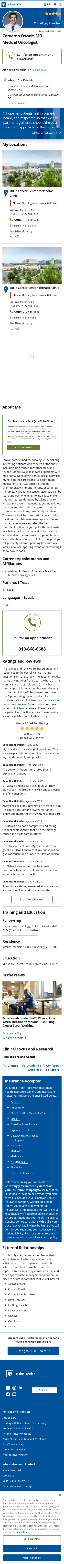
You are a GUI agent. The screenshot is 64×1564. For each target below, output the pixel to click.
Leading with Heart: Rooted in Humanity (24, 1423)
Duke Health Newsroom (15, 1486)
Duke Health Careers (14, 1480)
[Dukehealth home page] (8, 4)
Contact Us (44, 1390)
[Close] (60, 1495)
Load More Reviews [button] (32, 899)
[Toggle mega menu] (55, 4)
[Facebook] (8, 1388)
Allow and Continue (24, 447)
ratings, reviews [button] (47, 23)
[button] (47, 4)
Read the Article (12, 1038)
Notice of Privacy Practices (16, 1433)
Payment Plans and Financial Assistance (24, 1439)
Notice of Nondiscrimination (17, 1428)
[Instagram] (14, 1388)
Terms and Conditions (14, 1449)
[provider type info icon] (60, 31)
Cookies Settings (32, 1538)
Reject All (32, 1548)
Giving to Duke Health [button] (31, 1351)
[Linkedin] (21, 1388)
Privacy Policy (19, 1532)
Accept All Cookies (32, 1557)
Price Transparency (13, 1444)
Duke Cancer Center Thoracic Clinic (34, 288)
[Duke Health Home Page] (21, 1373)
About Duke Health (12, 1470)
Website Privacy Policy (14, 1454)
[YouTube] (14, 1394)
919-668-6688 (32, 649)
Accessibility (9, 1417)
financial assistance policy (41, 1237)
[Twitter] (8, 1394)
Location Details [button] (17, 103)
